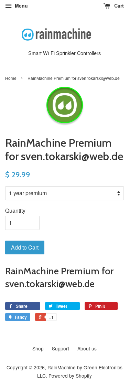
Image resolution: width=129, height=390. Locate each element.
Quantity (15, 210)
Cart (118, 5)
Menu (20, 5)
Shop (38, 348)
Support (60, 348)
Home (11, 78)
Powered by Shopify (70, 375)
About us (87, 348)
